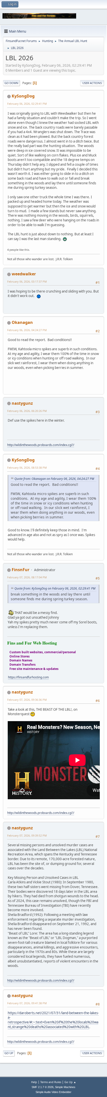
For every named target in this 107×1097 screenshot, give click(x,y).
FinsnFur (20, 569)
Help (34, 1082)
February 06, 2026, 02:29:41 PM (27, 103)
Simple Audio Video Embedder (53, 1092)
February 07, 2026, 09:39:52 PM (27, 835)
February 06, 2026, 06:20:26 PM (27, 411)
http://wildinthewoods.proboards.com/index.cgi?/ (40, 445)
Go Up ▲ (70, 1082)
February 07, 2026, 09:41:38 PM (27, 1003)
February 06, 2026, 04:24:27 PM (27, 330)
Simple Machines (65, 1087)
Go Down (11, 83)
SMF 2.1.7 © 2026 (43, 1087)
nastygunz (22, 403)
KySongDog (23, 96)
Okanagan (22, 322)
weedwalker (24, 274)
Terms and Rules (50, 1082)
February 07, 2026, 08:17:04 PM (27, 577)
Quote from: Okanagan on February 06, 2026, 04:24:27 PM (54, 479)
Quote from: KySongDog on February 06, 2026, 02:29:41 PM (54, 588)
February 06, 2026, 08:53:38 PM (27, 467)
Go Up (8, 1053)
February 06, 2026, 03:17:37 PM (27, 281)
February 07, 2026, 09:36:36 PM (27, 699)
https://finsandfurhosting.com (28, 677)
